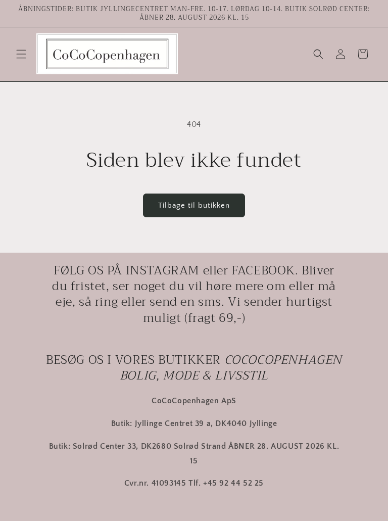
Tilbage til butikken (194, 205)
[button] (21, 54)
